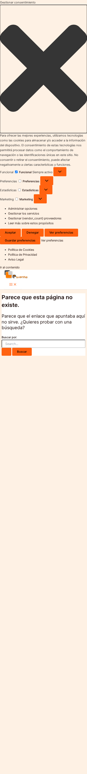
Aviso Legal (16, 259)
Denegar (33, 232)
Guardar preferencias (20, 240)
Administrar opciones (22, 208)
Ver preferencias (61, 232)
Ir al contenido (10, 267)
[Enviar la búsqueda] (6, 352)
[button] (43, 69)
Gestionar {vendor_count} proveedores (35, 218)
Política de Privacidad (22, 254)
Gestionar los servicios (23, 213)
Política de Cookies (21, 250)
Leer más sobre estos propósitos (31, 223)
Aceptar (10, 232)
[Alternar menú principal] (13, 284)
